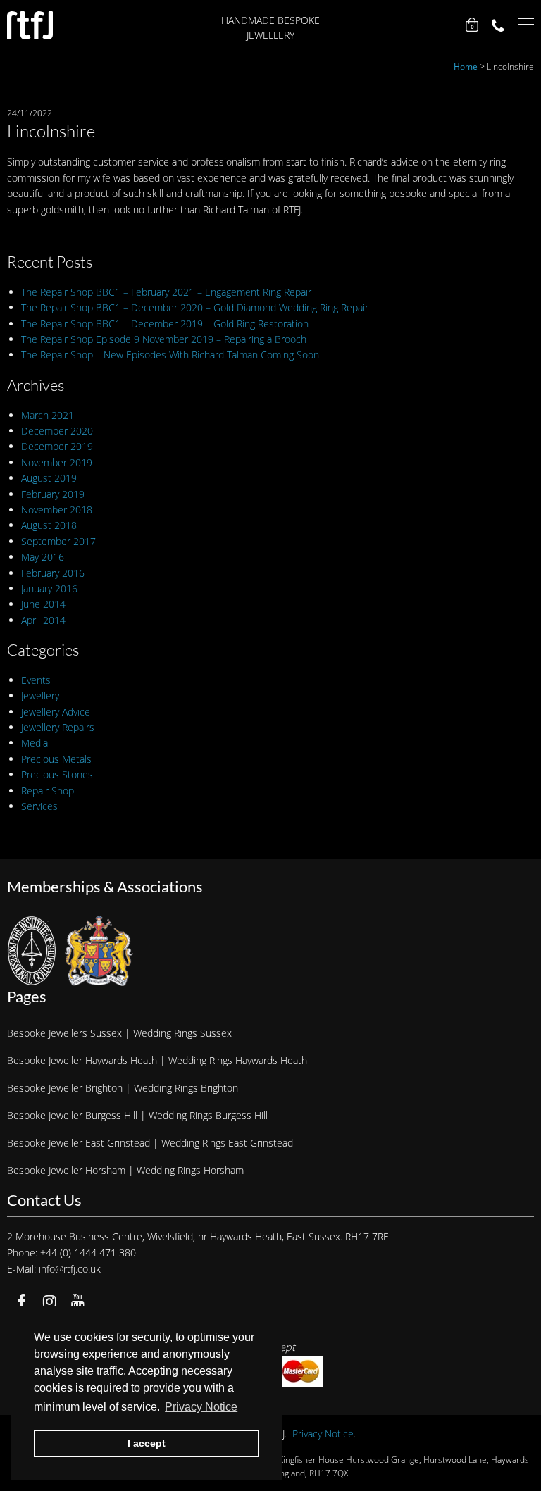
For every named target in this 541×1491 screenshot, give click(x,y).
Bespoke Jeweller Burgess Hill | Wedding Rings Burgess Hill (137, 1115)
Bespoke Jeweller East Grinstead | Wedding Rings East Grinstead (150, 1142)
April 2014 (43, 620)
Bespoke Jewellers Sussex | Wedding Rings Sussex (119, 1033)
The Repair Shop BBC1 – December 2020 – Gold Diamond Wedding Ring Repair (194, 307)
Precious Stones (57, 774)
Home (466, 67)
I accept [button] (147, 1443)
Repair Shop (47, 790)
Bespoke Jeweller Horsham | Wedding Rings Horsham (125, 1170)
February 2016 (53, 573)
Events (36, 680)
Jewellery (40, 695)
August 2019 (49, 478)
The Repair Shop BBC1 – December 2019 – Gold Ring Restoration (165, 323)
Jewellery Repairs (57, 727)
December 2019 (57, 446)
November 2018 (56, 509)
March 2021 (47, 415)
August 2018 (49, 525)
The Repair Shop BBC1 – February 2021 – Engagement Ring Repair (166, 292)
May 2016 (42, 556)
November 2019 (56, 462)
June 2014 (43, 604)
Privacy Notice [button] (201, 1407)
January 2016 (49, 588)
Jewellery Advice (55, 711)
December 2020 (57, 430)
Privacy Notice (323, 1433)
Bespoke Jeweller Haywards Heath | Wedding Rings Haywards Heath (157, 1060)
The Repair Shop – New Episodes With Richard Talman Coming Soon (170, 354)
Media (34, 742)
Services (39, 806)
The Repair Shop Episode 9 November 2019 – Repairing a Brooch (163, 339)
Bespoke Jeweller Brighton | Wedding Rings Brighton (122, 1087)
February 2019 (53, 494)
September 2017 (58, 541)
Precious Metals (56, 759)
